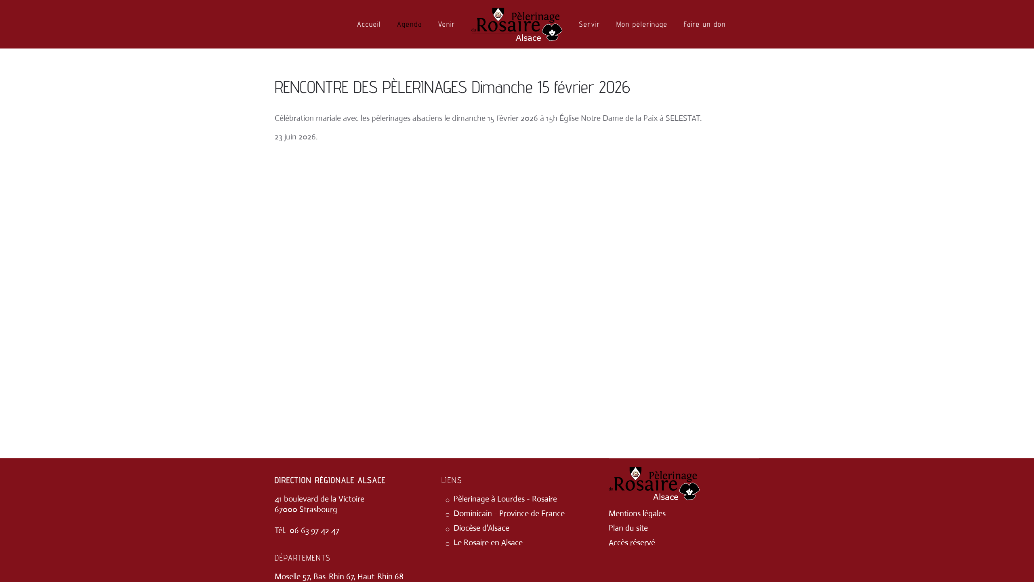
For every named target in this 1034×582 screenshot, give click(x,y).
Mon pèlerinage (642, 24)
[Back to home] (517, 24)
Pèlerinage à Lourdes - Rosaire (505, 499)
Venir (446, 24)
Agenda (409, 24)
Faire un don (705, 24)
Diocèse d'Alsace (481, 528)
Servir (589, 24)
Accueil (369, 24)
